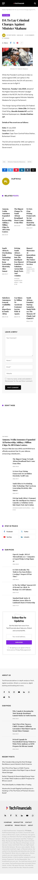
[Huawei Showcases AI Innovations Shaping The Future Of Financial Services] (31, 241)
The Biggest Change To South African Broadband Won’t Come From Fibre (19, 216)
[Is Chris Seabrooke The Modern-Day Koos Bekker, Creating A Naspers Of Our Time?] (6, 572)
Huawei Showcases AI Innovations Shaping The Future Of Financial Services (31, 256)
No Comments (30, 35)
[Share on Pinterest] (17, 43)
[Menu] (3, 3)
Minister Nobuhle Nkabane (16, 162)
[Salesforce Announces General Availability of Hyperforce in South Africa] (7, 291)
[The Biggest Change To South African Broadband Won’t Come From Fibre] (19, 202)
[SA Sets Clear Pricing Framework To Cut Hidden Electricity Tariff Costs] (31, 202)
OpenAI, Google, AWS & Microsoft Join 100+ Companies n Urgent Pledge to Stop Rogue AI (24, 557)
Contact (28, 822)
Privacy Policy (20, 650)
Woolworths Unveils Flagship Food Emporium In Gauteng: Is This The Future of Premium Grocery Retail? (18, 791)
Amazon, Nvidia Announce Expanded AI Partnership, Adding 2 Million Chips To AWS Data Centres (7, 220)
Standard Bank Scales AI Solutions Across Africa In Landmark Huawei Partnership (24, 600)
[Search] (35, 3)
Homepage (8, 822)
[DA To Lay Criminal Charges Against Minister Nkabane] (17, 65)
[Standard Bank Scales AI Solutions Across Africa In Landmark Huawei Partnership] (6, 601)
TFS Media (28, 830)
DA (4, 162)
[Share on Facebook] (10, 43)
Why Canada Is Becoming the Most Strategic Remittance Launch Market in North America (24, 713)
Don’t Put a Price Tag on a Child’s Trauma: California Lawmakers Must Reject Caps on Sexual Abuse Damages (24, 727)
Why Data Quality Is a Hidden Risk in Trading (16, 785)
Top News (6, 15)
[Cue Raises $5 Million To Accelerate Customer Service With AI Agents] (19, 291)
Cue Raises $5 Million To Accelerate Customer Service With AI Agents (18, 306)
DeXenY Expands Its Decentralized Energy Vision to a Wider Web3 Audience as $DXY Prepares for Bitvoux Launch (24, 742)
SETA (29, 162)
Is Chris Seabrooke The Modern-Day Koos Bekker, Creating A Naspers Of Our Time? (22, 573)
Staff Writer (12, 35)
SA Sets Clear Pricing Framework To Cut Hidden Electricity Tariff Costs (31, 217)
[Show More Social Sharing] (21, 43)
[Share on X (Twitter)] (14, 43)
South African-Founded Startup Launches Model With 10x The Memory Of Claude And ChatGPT (30, 308)
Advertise (9, 825)
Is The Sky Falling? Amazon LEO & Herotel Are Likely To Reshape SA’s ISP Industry (24, 587)
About (30, 825)
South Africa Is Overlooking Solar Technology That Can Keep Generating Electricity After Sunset (7, 259)
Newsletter (18, 822)
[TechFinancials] (19, 3)
